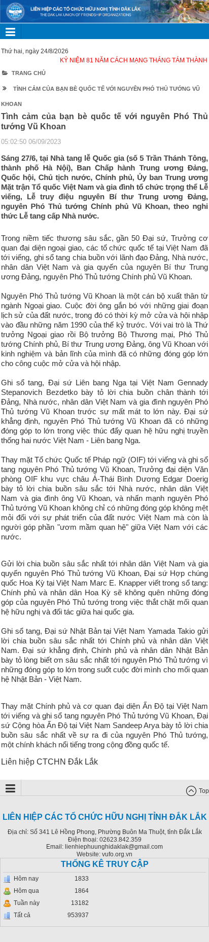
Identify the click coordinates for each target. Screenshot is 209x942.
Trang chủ (29, 73)
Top (204, 790)
